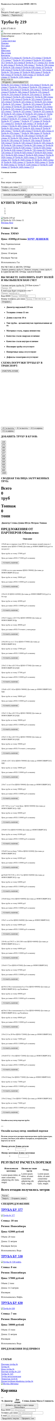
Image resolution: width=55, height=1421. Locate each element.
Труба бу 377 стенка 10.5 (37, 62)
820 (3, 470)
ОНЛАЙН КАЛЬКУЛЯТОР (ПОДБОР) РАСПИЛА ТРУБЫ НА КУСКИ (27, 196)
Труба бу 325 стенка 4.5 (33, 109)
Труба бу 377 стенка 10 (19, 119)
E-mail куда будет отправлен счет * (17, 290)
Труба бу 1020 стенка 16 (23, 160)
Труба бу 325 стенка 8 (15, 62)
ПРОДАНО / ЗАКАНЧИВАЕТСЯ (15, 82)
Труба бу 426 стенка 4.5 (41, 126)
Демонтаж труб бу (9, 1379)
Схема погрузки (8, 41)
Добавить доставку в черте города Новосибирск (20, 1406)
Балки (4, 48)
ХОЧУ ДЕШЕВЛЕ (38, 239)
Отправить (6, 302)
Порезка (5, 43)
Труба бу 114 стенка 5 (11, 85)
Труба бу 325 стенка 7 (12, 104)
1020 (4, 473)
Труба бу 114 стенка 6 (31, 85)
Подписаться (16, 15)
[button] (5, 223)
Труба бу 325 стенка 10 (14, 114)
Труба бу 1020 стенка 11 (26, 157)
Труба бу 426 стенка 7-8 (25, 123)
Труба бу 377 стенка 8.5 (41, 119)
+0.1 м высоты (8, 428)
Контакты (5, 55)
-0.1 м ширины (8, 431)
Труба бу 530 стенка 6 (26, 136)
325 (3, 450)
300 (3, 448)
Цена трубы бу (7, 1369)
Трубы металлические (11, 1376)
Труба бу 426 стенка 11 (43, 131)
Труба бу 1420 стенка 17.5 (22, 167)
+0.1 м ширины (36, 428)
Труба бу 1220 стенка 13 (29, 165)
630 (3, 465)
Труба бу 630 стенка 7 (23, 148)
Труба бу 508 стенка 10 (31, 133)
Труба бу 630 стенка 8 (23, 70)
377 (3, 453)
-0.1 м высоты (22, 428)
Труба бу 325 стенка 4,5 (35, 114)
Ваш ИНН (5, 296)
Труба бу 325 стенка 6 (23, 60)
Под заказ (5, 46)
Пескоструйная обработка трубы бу (17, 1381)
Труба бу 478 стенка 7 (11, 133)
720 (3, 467)
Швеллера (5, 50)
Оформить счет (28, 1419)
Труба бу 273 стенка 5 (33, 58)
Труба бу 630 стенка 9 (13, 150)
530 (3, 462)
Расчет (5, 1196)
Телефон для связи (9, 187)
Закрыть (5, 15)
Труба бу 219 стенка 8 (39, 92)
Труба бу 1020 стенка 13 (25, 75)
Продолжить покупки (10, 1419)
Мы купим (6, 53)
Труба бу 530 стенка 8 (12, 67)
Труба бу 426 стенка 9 (23, 131)
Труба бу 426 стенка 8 (32, 128)
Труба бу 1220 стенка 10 (21, 77)
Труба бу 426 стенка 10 (19, 126)
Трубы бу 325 (7, 1374)
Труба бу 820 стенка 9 (32, 72)
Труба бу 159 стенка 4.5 (40, 87)
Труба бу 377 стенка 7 (28, 116)
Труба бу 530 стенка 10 (20, 138)
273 (3, 445)
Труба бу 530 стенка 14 (34, 145)
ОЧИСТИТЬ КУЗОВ (10, 371)
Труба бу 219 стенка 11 (31, 94)
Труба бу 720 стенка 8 (43, 70)
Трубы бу (5, 1367)
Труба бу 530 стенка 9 (41, 138)
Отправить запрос (18, 190)
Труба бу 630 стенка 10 (33, 67)
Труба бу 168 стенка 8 (19, 92)
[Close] (2, 178)
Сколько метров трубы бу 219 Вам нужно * (20, 285)
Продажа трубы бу (9, 1364)
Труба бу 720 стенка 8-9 (35, 150)
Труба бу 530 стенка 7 (25, 65)
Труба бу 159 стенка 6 (19, 87)
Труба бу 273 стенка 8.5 (11, 58)
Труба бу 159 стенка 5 (31, 90)
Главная (4, 38)
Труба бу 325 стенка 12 (23, 102)
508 (3, 459)
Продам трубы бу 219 (11, 1371)
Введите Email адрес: (10, 12)
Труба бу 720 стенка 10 (11, 72)
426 (3, 456)
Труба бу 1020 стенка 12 (15, 162)
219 (3, 442)
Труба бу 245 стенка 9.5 (23, 97)
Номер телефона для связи (13, 299)
